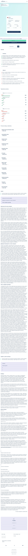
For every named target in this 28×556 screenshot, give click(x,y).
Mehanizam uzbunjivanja (14, 552)
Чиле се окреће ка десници (6, 202)
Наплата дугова (4, 365)
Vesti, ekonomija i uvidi (17, 534)
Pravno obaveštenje (14, 549)
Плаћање (3, 363)
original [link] (21, 38)
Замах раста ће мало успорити (7, 198)
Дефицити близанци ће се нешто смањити (9, 200)
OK (18, 46)
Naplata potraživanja (4, 537)
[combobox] (12, 46)
